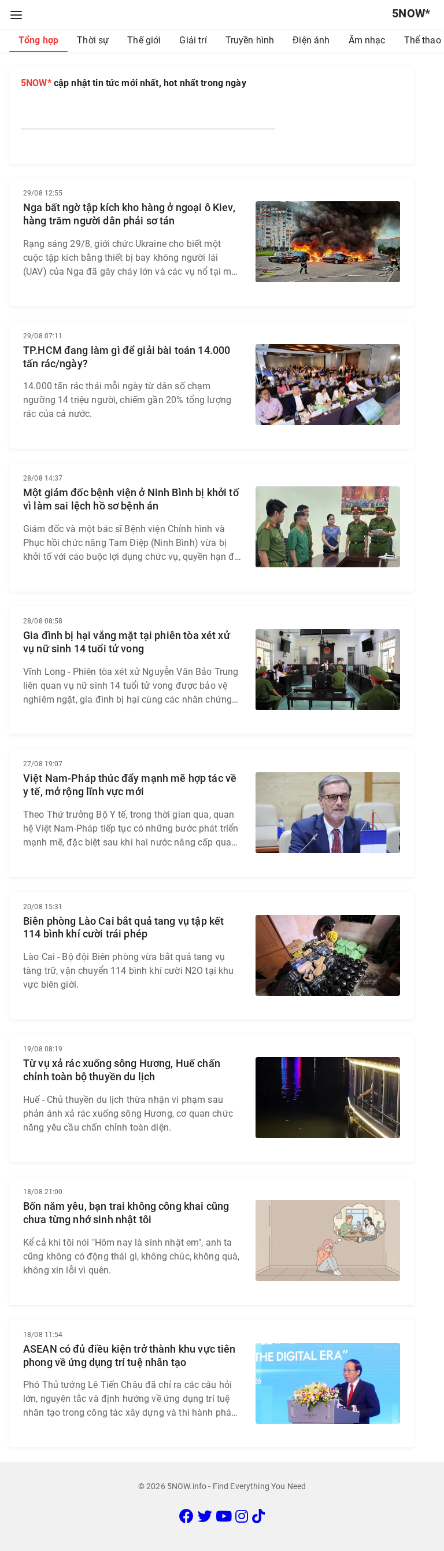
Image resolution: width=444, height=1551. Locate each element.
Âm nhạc (367, 40)
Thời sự (93, 40)
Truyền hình (250, 40)
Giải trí (192, 40)
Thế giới (144, 40)
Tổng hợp (38, 40)
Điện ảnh (311, 40)
